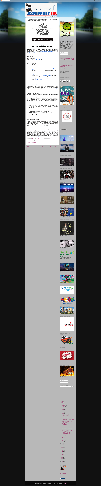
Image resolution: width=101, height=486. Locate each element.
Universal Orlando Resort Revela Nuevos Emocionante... (67, 435)
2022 (62, 444)
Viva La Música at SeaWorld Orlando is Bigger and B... (66, 433)
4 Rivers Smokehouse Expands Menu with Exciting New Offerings (66, 68)
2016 (62, 453)
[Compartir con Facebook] (48, 138)
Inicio (43, 146)
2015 (62, 454)
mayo (63, 413)
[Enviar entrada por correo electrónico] (43, 138)
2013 (62, 457)
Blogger (65, 483)
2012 (62, 458)
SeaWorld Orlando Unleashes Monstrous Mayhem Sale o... (67, 428)
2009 (62, 462)
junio (63, 412)
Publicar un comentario (32, 142)
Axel (66, 466)
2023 (62, 443)
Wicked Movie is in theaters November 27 (66, 424)
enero (63, 441)
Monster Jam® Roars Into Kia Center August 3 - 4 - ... (67, 431)
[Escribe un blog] (46, 138)
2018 (62, 450)
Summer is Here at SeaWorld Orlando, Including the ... (66, 415)
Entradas (62, 52)
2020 (62, 447)
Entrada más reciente (32, 146)
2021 (62, 446)
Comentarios (63, 382)
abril (63, 437)
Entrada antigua (54, 146)
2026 (62, 401)
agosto (63, 409)
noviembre (64, 405)
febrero (63, 440)
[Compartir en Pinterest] (49, 138)
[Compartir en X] (47, 138)
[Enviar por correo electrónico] (45, 138)
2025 (62, 402)
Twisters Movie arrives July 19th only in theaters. (67, 422)
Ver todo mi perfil (63, 473)
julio (62, 410)
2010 (62, 461)
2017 (62, 451)
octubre (63, 406)
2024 (62, 404)
